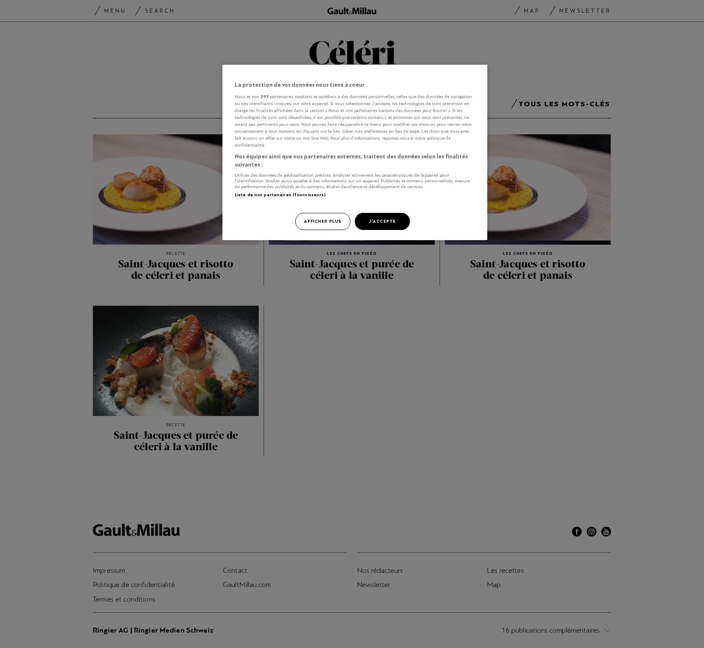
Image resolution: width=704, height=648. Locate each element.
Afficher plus (322, 221)
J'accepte (382, 221)
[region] (354, 152)
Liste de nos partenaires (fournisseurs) (280, 194)
